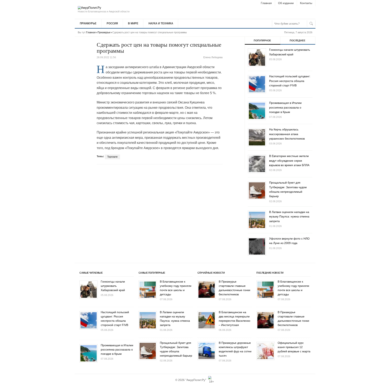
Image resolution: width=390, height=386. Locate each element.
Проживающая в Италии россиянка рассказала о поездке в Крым (285, 107)
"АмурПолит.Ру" (195, 380)
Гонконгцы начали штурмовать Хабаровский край (113, 286)
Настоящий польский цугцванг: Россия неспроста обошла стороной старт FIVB (289, 81)
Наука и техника (160, 23)
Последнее (297, 40)
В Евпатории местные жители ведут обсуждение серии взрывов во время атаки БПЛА (289, 160)
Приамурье (88, 23)
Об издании (286, 3)
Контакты (306, 3)
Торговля (112, 156)
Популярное (262, 40)
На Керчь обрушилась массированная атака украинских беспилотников (287, 134)
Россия (112, 23)
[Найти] (311, 23)
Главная (266, 3)
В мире (133, 23)
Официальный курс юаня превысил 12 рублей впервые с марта (294, 347)
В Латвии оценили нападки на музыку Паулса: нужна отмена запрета (289, 216)
